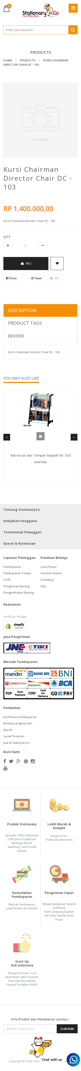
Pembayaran (12, 567)
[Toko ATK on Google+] (18, 761)
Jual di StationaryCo (16, 743)
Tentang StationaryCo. (21, 509)
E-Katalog (46, 580)
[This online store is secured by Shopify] (14, 625)
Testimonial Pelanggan (22, 532)
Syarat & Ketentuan (19, 543)
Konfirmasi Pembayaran (20, 717)
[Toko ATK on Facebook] (4, 761)
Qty (6, 236)
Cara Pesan (48, 567)
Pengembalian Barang (18, 592)
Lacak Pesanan (13, 736)
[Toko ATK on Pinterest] (26, 761)
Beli (28, 263)
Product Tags (25, 323)
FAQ (43, 586)
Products (40, 52)
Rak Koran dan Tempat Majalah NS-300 (40, 455)
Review (16, 336)
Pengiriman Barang (16, 586)
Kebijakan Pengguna (20, 521)
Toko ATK (39, 1061)
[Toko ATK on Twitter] (11, 761)
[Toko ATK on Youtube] (5, 768)
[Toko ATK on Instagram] (33, 761)
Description (22, 310)
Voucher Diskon (51, 573)
